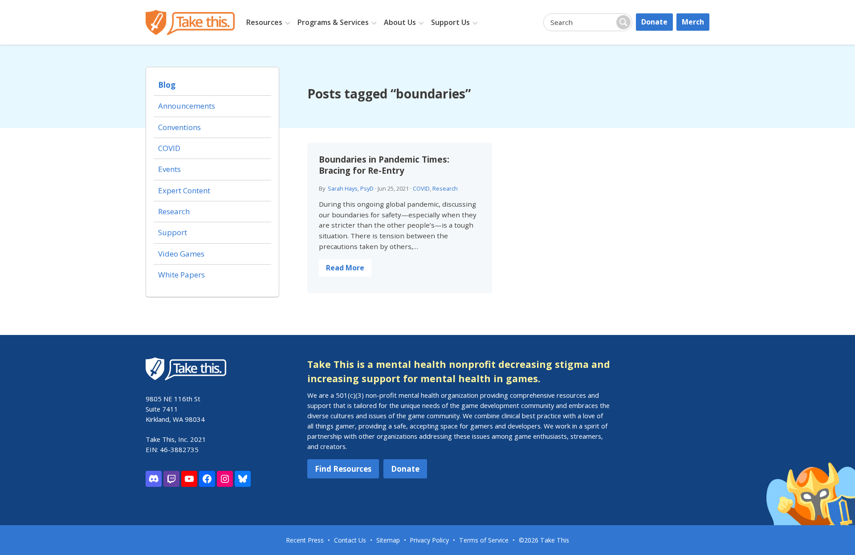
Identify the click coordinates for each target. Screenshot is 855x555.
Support (172, 232)
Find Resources (343, 469)
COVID (421, 188)
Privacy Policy (429, 540)
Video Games (181, 254)
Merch (693, 22)
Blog (166, 85)
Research (445, 188)
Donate (654, 22)
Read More (345, 268)
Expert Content (184, 190)
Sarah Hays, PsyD (351, 188)
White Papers (181, 274)
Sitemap (388, 540)
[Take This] (190, 22)
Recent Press (305, 540)
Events (169, 169)
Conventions (179, 127)
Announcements (186, 106)
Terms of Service (484, 540)
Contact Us (350, 540)
